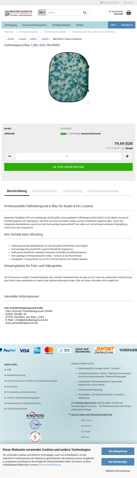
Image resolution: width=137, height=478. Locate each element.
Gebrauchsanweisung (102, 191)
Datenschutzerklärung (50, 464)
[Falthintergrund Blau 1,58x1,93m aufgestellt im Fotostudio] (68, 77)
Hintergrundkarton (61, 25)
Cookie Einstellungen (17, 408)
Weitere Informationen (118, 470)
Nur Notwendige (118, 461)
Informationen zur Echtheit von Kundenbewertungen (32, 381)
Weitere (80, 25)
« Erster (10, 39)
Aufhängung (11, 25)
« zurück (21, 39)
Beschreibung (17, 191)
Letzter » (45, 39)
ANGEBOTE (127, 25)
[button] (9, 156)
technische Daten (44, 191)
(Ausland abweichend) (91, 134)
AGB (9, 369)
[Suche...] (84, 12)
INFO (113, 25)
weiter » (34, 39)
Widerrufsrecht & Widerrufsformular (24, 403)
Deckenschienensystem (34, 25)
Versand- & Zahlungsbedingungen (23, 398)
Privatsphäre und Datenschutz (21, 392)
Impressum (12, 386)
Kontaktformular (110, 2)
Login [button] (129, 2)
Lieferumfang (72, 191)
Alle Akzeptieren (117, 451)
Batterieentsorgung (16, 375)
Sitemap (85, 437)
